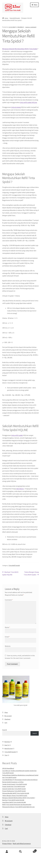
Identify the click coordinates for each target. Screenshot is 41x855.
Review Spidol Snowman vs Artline (12, 782)
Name (7, 627)
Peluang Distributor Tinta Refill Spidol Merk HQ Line (18, 807)
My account (8, 716)
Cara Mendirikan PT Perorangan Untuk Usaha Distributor (20, 780)
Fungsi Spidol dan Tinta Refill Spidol (13, 786)
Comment (9, 600)
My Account (7, 851)
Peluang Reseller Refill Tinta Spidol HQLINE (15, 793)
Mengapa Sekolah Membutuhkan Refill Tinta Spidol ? (18, 798)
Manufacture (8, 748)
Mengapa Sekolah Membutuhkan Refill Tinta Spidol (19, 49)
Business (7, 742)
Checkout (7, 719)
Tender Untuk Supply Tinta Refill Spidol (14, 784)
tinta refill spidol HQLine (28, 102)
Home (6, 18)
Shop (6, 712)
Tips (5, 755)
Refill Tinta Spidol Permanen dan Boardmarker (16, 804)
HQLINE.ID (20, 27)
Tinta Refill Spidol (15, 18)
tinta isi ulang (16, 107)
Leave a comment (30, 27)
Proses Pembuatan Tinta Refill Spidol (14, 791)
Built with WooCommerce (22, 844)
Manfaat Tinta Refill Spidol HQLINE (10, 573)
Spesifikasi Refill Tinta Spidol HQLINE (14, 802)
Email (7, 637)
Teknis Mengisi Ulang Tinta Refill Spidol (31, 573)
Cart (5, 723)
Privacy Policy (7, 844)
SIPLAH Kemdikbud (8, 768)
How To (6, 745)
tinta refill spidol (17, 435)
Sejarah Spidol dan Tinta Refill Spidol (14, 789)
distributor (20, 489)
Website (7, 646)
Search (4, 730)
